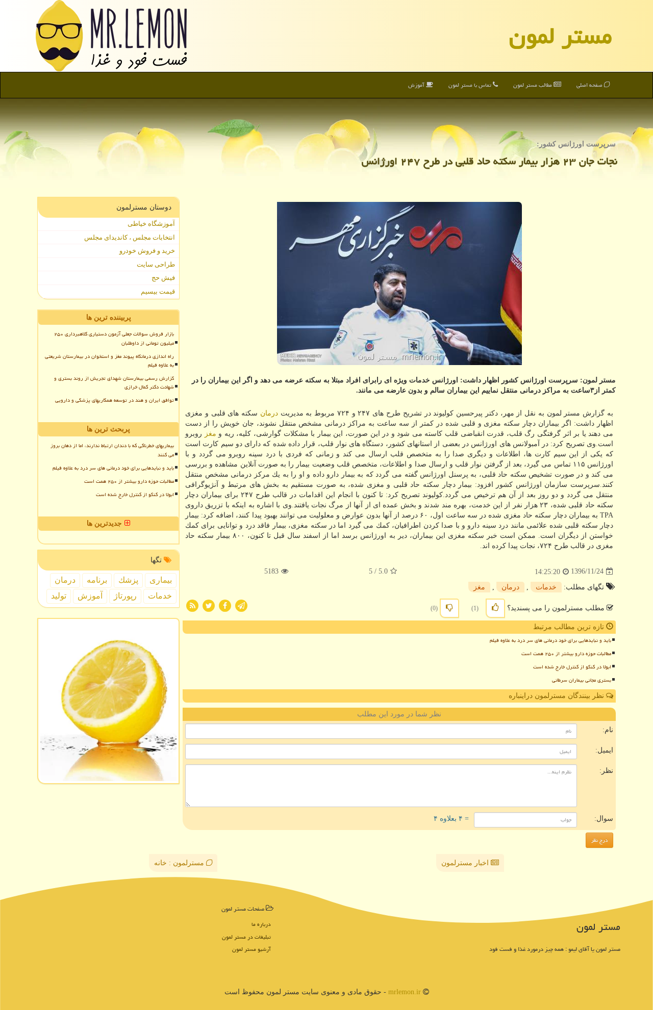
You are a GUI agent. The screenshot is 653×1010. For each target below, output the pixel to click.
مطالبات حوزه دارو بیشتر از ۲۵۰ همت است (566, 654)
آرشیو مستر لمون (251, 949)
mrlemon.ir (404, 992)
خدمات (546, 587)
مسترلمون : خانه (180, 863)
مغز (210, 433)
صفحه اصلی (590, 85)
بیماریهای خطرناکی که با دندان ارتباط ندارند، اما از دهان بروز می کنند (112, 450)
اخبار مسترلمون (466, 863)
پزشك (128, 580)
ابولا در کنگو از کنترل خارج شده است (572, 667)
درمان (269, 413)
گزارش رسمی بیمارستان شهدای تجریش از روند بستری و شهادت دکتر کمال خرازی (114, 382)
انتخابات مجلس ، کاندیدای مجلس (129, 237)
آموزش (417, 85)
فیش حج (163, 277)
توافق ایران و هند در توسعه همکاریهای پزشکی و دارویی (114, 400)
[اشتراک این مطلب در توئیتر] (209, 605)
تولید (58, 595)
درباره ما (261, 924)
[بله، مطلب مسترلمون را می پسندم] (495, 608)
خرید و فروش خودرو (147, 250)
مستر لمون (560, 36)
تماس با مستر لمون (470, 85)
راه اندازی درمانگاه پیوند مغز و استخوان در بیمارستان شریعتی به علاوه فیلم (109, 360)
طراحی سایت (156, 264)
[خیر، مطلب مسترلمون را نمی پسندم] (449, 608)
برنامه (97, 580)
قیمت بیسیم (158, 291)
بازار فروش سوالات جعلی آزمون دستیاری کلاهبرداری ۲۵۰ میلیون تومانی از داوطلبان (114, 338)
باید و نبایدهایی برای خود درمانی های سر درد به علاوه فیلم (550, 640)
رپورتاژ (125, 595)
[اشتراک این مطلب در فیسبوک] (225, 605)
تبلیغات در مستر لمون (246, 936)
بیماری (160, 580)
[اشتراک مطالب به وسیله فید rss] (192, 605)
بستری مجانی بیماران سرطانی (581, 680)
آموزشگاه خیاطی (151, 223)
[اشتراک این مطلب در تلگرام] (241, 605)
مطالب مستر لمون (533, 85)
